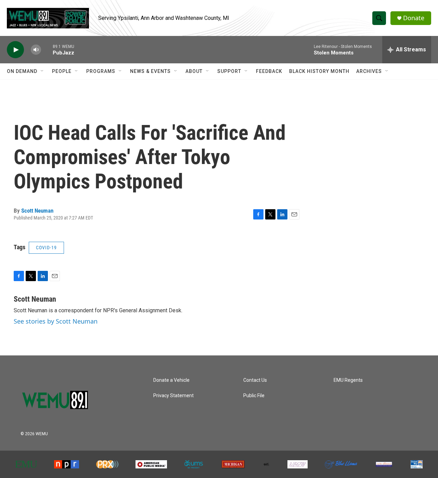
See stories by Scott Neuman (56, 321)
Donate (413, 18)
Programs (100, 71)
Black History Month (319, 71)
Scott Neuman (37, 210)
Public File (254, 395)
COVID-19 (46, 247)
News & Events (150, 71)
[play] (15, 50)
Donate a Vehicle (171, 380)
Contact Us (255, 380)
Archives (369, 71)
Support (229, 71)
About (194, 71)
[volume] (36, 50)
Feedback (269, 71)
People (62, 71)
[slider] (47, 49)
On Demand (22, 71)
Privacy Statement (173, 395)
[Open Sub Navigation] (42, 71)
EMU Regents (348, 380)
